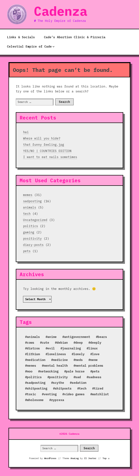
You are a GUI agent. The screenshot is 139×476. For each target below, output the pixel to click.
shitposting (37, 388)
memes (27, 195)
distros (33, 348)
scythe (58, 383)
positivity (32, 238)
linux (93, 348)
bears (102, 337)
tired (98, 388)
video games (74, 394)
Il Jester (90, 458)
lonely (79, 354)
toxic (31, 394)
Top (106, 458)
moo (29, 371)
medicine (60, 360)
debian (62, 342)
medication (36, 360)
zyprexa (57, 400)
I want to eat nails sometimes (50, 157)
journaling (71, 348)
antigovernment (77, 337)
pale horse (75, 371)
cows (30, 342)
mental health (56, 365)
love (96, 354)
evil (51, 348)
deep (79, 342)
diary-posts (33, 245)
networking (49, 371)
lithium (33, 354)
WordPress (50, 458)
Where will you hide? (41, 138)
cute (45, 342)
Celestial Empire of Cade (29, 46)
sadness (94, 377)
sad (78, 377)
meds (79, 360)
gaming (28, 232)
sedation (79, 383)
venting (50, 394)
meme (94, 360)
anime (52, 337)
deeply (95, 342)
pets (27, 251)
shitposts (63, 388)
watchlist (100, 394)
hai (26, 132)
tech (27, 214)
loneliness (56, 354)
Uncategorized (35, 220)
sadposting (32, 201)
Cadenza (60, 11)
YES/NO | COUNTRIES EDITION (47, 151)
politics (30, 226)
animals (29, 207)
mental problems (89, 365)
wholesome (35, 400)
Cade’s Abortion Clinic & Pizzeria (74, 37)
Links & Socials (21, 37)
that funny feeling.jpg (43, 145)
